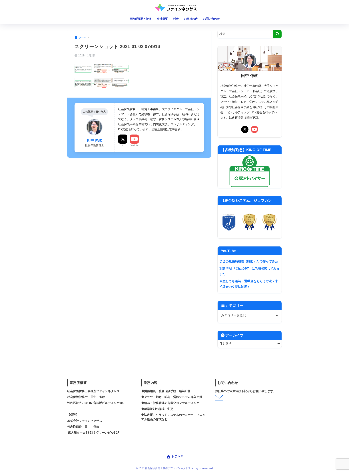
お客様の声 (191, 18)
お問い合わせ (211, 18)
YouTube (134, 145)
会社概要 (162, 18)
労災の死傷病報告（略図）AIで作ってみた (248, 261)
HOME (177, 456)
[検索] (277, 34)
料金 (176, 18)
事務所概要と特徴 (140, 18)
